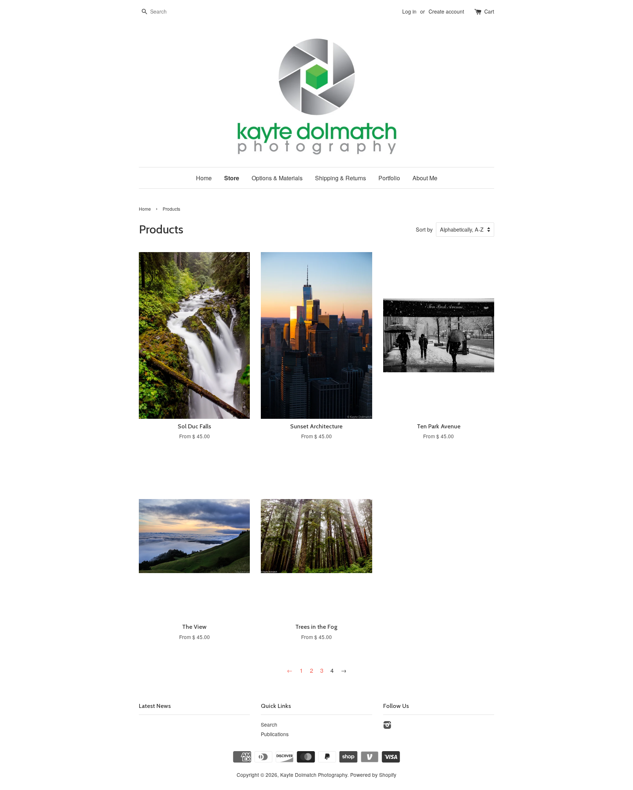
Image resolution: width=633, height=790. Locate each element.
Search (269, 724)
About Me (424, 178)
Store (231, 178)
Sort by (424, 229)
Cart (489, 11)
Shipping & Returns (340, 178)
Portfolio (389, 178)
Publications (275, 734)
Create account (446, 11)
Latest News (155, 705)
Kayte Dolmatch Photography (313, 774)
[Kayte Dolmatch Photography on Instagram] (387, 726)
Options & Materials (277, 178)
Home (204, 178)
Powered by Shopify (373, 774)
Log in (409, 11)
